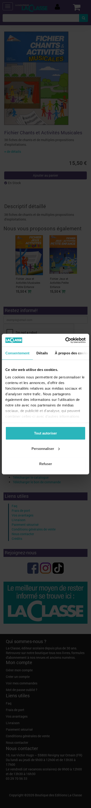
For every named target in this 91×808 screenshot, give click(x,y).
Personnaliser (43, 448)
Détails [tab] (42, 353)
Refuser (45, 464)
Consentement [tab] (17, 353)
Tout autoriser (45, 433)
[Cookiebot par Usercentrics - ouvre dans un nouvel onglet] (65, 340)
